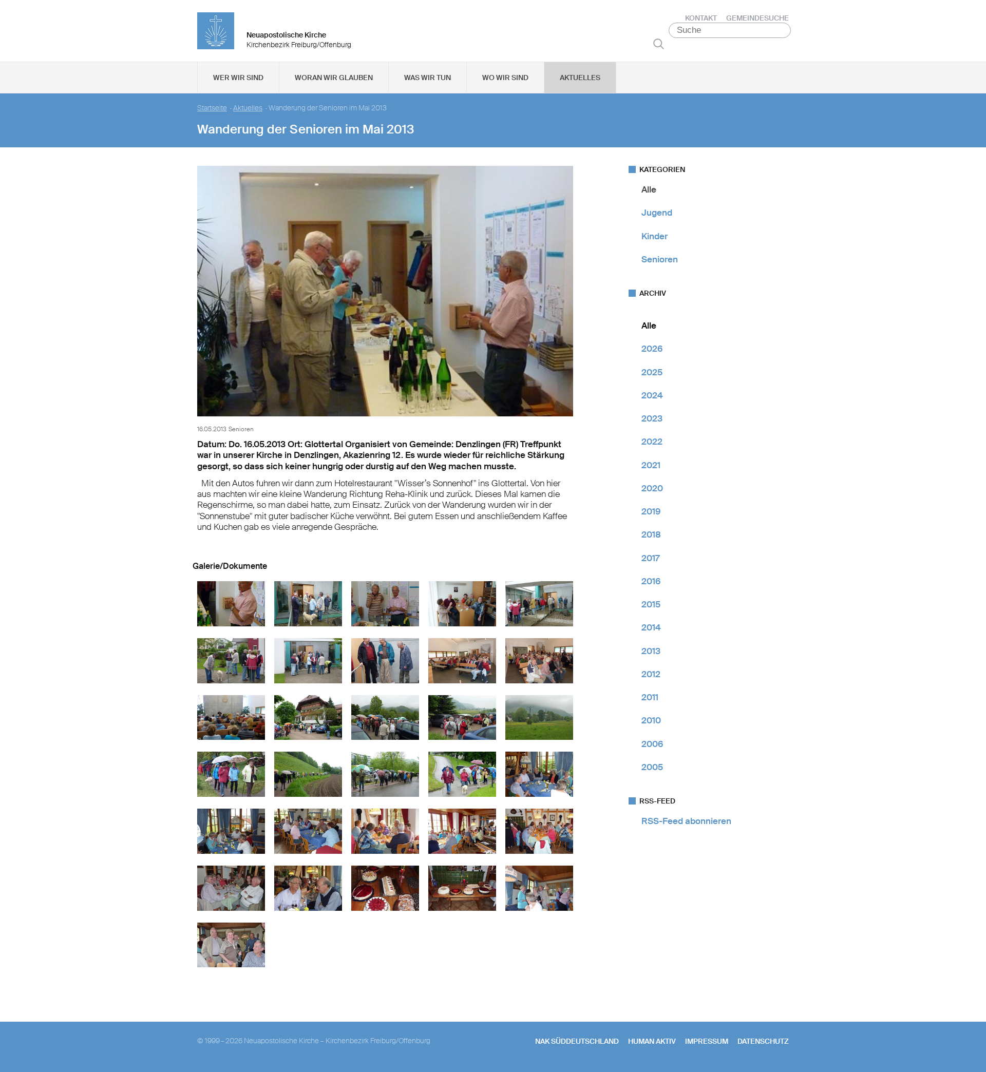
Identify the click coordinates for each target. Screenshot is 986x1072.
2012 (650, 674)
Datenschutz (763, 1041)
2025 (651, 372)
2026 (651, 348)
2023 (651, 418)
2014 (651, 627)
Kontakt (701, 18)
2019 (650, 511)
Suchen (658, 44)
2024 (652, 395)
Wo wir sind (505, 77)
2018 (651, 534)
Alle (648, 189)
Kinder (654, 236)
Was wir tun (427, 77)
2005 (652, 767)
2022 (651, 441)
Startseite (212, 108)
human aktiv (652, 1041)
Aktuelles (580, 77)
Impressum (706, 1041)
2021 (650, 465)
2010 (651, 720)
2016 (650, 581)
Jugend (656, 212)
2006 (652, 744)
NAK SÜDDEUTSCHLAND (577, 1041)
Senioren (659, 259)
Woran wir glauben (334, 77)
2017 (650, 558)
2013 (650, 651)
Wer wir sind (238, 77)
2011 (649, 697)
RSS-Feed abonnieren (686, 821)
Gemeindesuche (757, 18)
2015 (650, 604)
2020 (652, 488)
